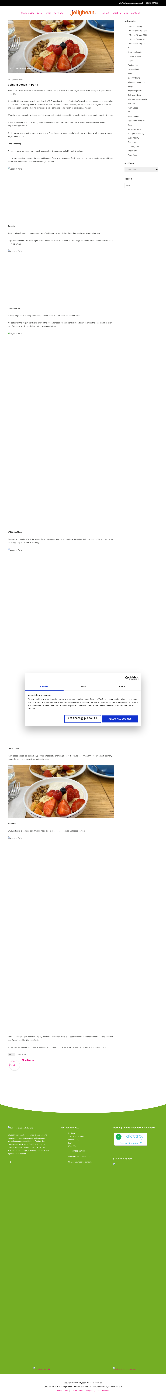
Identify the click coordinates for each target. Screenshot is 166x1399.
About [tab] (122, 686)
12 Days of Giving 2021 (137, 39)
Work (48, 13)
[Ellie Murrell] (14, 1065)
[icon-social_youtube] (25, 1162)
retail (40, 13)
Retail (130, 125)
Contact (135, 13)
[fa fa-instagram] (18, 1162)
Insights (116, 13)
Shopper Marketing (136, 133)
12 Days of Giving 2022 (137, 43)
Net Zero (131, 103)
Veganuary (132, 151)
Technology (133, 142)
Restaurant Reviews (136, 121)
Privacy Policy (62, 1391)
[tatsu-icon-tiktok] (32, 1162)
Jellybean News (134, 95)
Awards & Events (135, 52)
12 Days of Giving (135, 26)
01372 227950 (152, 3)
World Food (132, 155)
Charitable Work (134, 56)
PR (129, 112)
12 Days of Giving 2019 (137, 31)
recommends (133, 116)
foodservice (28, 13)
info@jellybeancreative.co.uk (131, 3)
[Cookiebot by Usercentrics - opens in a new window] (127, 678)
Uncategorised (134, 146)
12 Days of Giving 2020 (137, 35)
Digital (130, 61)
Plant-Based (133, 108)
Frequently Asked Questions (97, 1391)
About (105, 13)
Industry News (134, 78)
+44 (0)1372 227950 (76, 1151)
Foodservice (133, 65)
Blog (126, 13)
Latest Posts (21, 1054)
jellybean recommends (137, 99)
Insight (130, 86)
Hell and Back (133, 69)
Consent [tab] (44, 686)
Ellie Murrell (28, 1060)
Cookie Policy (77, 1391)
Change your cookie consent (80, 1162)
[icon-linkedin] (11, 1162)
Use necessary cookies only (82, 719)
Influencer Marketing (136, 82)
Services (59, 13)
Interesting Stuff (22, 68)
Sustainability (133, 138)
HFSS (130, 73)
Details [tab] (83, 686)
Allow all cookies (120, 719)
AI (128, 48)
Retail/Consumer (135, 129)
